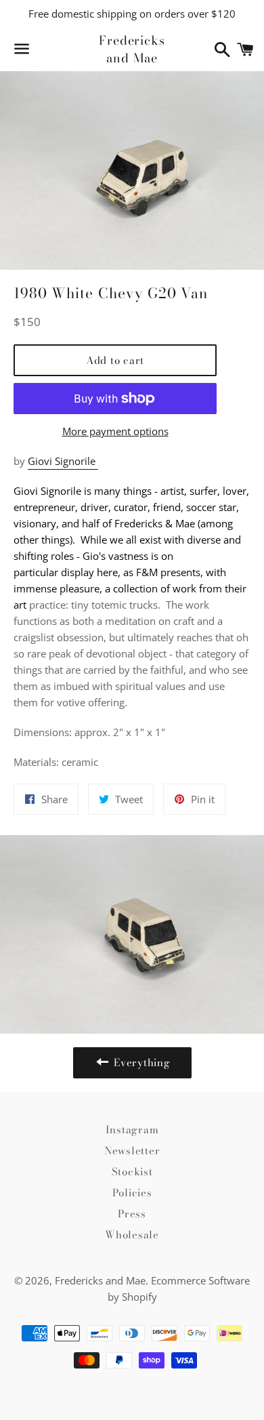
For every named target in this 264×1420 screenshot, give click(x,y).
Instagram (132, 1129)
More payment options (115, 431)
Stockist (132, 1171)
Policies (132, 1192)
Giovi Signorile (63, 461)
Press (132, 1213)
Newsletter (132, 1150)
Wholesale (132, 1234)
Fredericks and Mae (132, 49)
